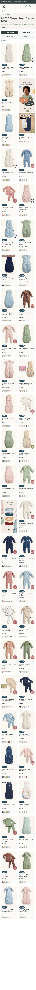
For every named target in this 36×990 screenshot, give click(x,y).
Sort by (25, 36)
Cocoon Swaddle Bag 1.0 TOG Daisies (25, 208)
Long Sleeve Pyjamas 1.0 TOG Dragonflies (8, 735)
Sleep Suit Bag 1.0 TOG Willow (25, 243)
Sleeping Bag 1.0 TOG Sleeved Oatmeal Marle (25, 735)
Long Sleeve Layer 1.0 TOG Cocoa (26, 314)
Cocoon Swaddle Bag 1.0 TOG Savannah (25, 454)
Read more (4, 27)
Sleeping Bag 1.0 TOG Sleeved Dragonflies (7, 910)
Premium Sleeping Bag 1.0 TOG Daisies (8, 489)
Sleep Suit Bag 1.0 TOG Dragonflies (25, 278)
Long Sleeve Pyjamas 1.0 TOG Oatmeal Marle (25, 419)
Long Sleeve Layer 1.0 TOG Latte (9, 665)
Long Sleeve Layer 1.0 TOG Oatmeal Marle (26, 524)
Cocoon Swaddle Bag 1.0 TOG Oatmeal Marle (8, 173)
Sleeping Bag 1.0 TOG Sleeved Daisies (24, 910)
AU (32, 1)
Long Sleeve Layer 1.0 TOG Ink (9, 559)
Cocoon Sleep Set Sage (25, 980)
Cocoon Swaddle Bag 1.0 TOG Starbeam (8, 770)
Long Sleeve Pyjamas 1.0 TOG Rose (8, 208)
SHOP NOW (27, 108)
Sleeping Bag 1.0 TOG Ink (8, 804)
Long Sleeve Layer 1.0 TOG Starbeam (26, 559)
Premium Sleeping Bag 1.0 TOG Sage (26, 946)
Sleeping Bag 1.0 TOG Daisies (7, 419)
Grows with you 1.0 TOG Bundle (25, 138)
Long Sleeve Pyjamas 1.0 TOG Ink (25, 700)
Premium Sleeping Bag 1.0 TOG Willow (8, 454)
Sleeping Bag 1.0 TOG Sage (26, 839)
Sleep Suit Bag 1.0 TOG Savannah (8, 103)
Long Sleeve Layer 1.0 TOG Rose (9, 594)
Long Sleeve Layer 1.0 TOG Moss (26, 665)
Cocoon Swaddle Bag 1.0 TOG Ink (8, 278)
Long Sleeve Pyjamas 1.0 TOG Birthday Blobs (8, 700)
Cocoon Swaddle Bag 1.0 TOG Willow (25, 68)
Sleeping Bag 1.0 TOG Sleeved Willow (24, 875)
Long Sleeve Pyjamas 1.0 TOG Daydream (8, 630)
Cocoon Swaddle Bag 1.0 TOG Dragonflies (8, 243)
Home (2, 14)
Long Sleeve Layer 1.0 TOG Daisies (9, 349)
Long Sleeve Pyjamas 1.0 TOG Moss (8, 840)
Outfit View (26, 32)
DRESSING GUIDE (9, 530)
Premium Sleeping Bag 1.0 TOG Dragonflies (8, 314)
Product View (9, 32)
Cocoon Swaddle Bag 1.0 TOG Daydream (25, 805)
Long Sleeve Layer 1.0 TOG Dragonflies (26, 594)
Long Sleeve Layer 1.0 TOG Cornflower (26, 173)
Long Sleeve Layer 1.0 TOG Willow (26, 489)
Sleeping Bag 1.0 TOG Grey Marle (9, 981)
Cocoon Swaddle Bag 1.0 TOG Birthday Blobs (25, 384)
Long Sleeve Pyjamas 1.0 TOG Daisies (25, 770)
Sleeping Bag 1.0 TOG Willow (26, 348)
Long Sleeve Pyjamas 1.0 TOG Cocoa (8, 875)
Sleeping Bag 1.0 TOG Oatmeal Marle (7, 68)
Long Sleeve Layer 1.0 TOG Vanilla (26, 630)
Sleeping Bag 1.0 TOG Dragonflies (7, 138)
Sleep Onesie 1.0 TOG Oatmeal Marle (7, 946)
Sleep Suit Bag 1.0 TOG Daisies (8, 384)
